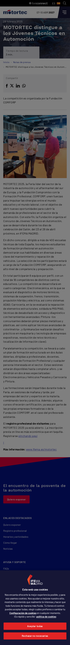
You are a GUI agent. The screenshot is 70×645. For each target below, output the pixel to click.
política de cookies (46, 616)
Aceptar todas (35, 626)
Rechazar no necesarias (35, 635)
